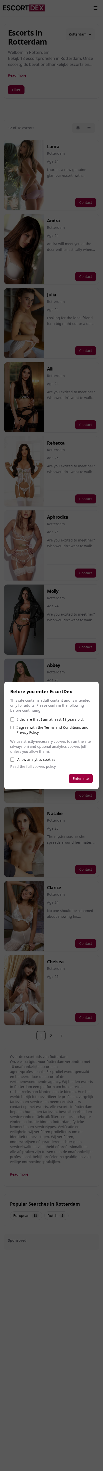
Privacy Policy (27, 732)
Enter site (81, 778)
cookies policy (44, 766)
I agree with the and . (52, 730)
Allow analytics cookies (36, 759)
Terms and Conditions (62, 727)
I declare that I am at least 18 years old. (50, 719)
